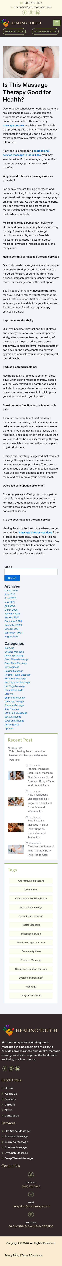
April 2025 (10, 605)
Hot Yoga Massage (14, 686)
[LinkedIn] (37, 12)
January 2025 (11, 617)
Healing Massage (13, 671)
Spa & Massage (12, 716)
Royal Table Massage (15, 712)
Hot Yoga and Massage (17, 682)
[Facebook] (24, 12)
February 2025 (12, 613)
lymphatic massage (14, 697)
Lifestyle (8, 693)
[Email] (31, 1194)
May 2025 (9, 602)
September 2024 (13, 632)
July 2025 (9, 594)
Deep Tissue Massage (16, 659)
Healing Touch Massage (17, 674)
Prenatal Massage (14, 705)
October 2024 (12, 628)
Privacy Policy (12, 1255)
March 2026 (11, 590)
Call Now (31, 1182)
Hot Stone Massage (15, 678)
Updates (9, 728)
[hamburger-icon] (56, 23)
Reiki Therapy (11, 709)
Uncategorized (12, 724)
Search (8, 566)
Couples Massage (14, 651)
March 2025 (11, 609)
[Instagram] (31, 12)
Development (11, 667)
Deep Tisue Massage (15, 663)
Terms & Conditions (31, 1255)
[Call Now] (31, 1174)
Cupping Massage (14, 655)
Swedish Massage (14, 720)
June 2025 (10, 598)
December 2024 (13, 621)
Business (9, 648)
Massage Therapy (14, 701)
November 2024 (13, 625)
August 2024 (11, 636)
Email (31, 1202)
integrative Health (13, 690)
